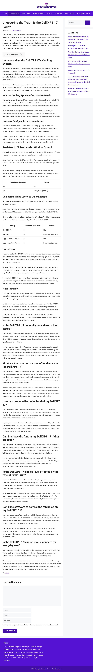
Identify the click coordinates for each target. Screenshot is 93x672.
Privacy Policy (69, 13)
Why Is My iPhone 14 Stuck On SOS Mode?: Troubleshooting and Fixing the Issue (78, 39)
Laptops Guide (14, 13)
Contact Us (58, 13)
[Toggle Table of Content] (21, 54)
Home (5, 13)
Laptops (7, 573)
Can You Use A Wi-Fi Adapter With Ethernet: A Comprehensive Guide (79, 64)
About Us (49, 13)
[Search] (87, 23)
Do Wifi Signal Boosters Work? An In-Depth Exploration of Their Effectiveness (78, 91)
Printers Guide (26, 13)
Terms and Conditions (83, 13)
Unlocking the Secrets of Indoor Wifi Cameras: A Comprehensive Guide (79, 54)
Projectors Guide (38, 13)
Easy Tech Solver (41, 669)
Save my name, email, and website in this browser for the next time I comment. (31, 625)
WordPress (58, 669)
